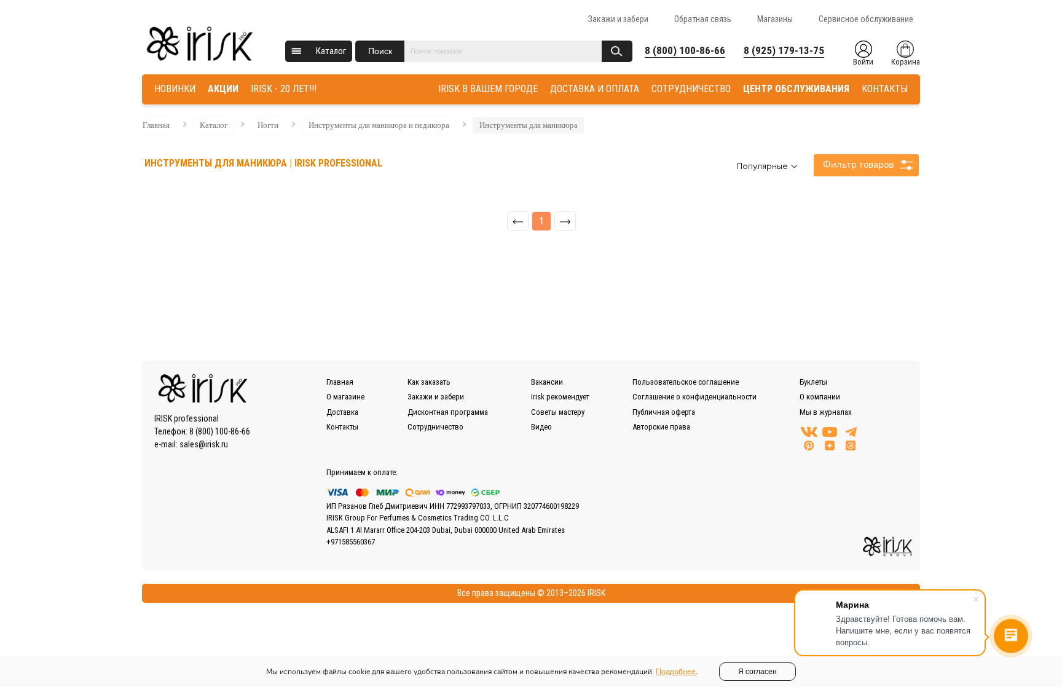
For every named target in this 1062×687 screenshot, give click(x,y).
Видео (541, 426)
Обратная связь (702, 19)
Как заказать (428, 382)
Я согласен (757, 671)
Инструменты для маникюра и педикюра (379, 125)
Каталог (331, 51)
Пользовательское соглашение (685, 382)
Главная (156, 125)
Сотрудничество (435, 426)
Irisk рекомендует (560, 396)
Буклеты (813, 382)
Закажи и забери (618, 19)
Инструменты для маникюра (528, 125)
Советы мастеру (557, 412)
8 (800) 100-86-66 (685, 50)
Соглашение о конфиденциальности (694, 396)
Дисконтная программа (447, 412)
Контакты (342, 426)
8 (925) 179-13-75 (784, 50)
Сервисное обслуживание (866, 19)
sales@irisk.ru (203, 444)
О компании (820, 396)
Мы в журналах (826, 412)
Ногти (268, 125)
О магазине (345, 396)
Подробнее (676, 672)
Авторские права (661, 426)
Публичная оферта (663, 412)
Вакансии (547, 382)
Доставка (342, 412)
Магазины (775, 19)
